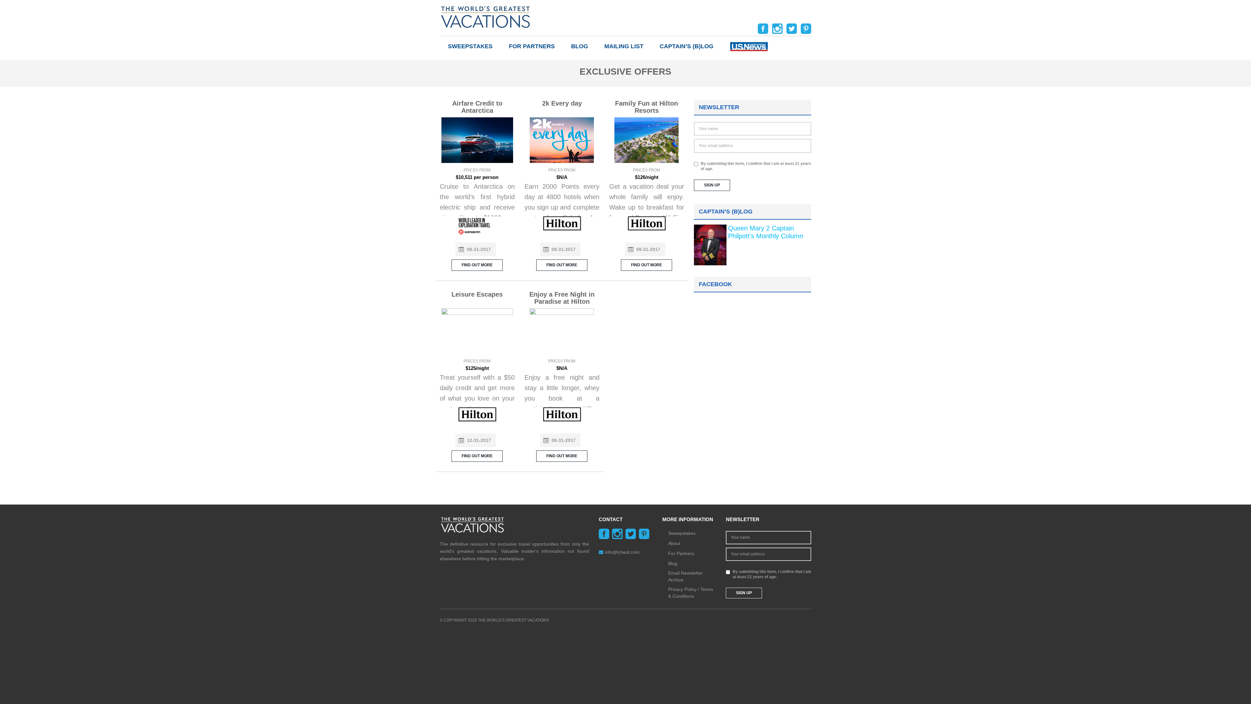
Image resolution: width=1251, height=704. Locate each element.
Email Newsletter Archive (685, 576)
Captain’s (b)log (686, 46)
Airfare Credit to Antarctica (477, 107)
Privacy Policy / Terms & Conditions (690, 593)
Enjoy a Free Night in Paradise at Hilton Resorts (562, 301)
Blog (579, 46)
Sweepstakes (470, 46)
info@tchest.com (622, 552)
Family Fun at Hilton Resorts (646, 107)
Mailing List (623, 46)
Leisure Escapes (477, 294)
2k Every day (562, 103)
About (674, 543)
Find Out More (477, 265)
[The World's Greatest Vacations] (485, 16)
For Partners (532, 46)
